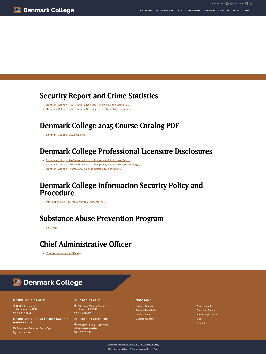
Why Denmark (204, 306)
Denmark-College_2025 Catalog (65, 134)
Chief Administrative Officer (62, 253)
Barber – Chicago (144, 306)
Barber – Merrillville (145, 310)
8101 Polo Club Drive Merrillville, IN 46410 (27, 307)
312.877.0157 (84, 313)
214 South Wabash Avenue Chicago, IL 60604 (91, 307)
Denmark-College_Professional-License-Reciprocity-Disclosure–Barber (88, 160)
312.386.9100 (85, 332)
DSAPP (50, 227)
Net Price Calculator (149, 345)
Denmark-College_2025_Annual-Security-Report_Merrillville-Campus (87, 109)
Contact (247, 10)
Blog (236, 10)
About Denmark (165, 10)
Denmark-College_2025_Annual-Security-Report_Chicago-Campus (86, 105)
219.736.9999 (24, 313)
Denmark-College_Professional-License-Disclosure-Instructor (82, 169)
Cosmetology (142, 314)
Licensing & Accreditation (129, 345)
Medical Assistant (144, 318)
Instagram (231, 3)
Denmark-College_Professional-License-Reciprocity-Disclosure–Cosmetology (92, 164)
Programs (146, 10)
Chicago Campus (87, 300)
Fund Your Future (189, 10)
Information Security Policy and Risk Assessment (75, 202)
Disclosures (112, 345)
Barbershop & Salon (217, 10)
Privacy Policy (153, 349)
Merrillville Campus (29, 300)
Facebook (227, 3)
